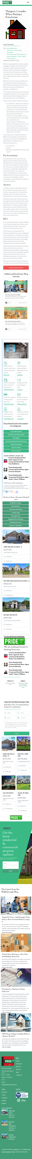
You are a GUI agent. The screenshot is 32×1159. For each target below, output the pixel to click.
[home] (7, 2)
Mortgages (10, 52)
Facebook (4, 1092)
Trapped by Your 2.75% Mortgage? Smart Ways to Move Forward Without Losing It (16, 919)
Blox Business (15, 506)
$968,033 (7, 584)
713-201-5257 (23, 684)
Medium (4, 1103)
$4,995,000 (22, 759)
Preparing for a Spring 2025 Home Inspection (13, 990)
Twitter (4, 1095)
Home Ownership (8, 44)
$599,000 (22, 798)
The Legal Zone (15, 516)
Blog (17, 1072)
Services (18, 1069)
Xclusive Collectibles (15, 525)
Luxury (20, 389)
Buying (6, 375)
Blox (13, 1152)
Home (17, 1061)
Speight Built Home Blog (15, 519)
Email (23, 687)
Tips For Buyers (11, 58)
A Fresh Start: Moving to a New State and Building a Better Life (15, 955)
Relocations (22, 404)
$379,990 (7, 550)
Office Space (9, 389)
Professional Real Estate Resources (16, 54)
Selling (19, 375)
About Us (18, 1066)
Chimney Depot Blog (15, 509)
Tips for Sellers (21, 56)
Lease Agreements (12, 48)
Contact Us (19, 1075)
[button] (27, 2)
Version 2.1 (16, 1149)
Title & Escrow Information (14, 50)
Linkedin (4, 1100)
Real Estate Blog (6, 1152)
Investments (9, 404)
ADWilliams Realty (15, 503)
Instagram (4, 1097)
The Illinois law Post (16, 522)
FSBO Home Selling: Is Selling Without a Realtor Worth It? (16, 1035)
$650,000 (7, 796)
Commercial (9, 418)
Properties (19, 1063)
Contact (20, 418)
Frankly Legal (16, 512)
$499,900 (7, 618)
